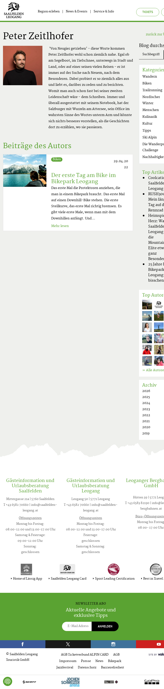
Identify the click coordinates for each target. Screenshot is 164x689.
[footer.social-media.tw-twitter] (68, 644)
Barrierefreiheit (112, 667)
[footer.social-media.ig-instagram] (113, 644)
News (99, 661)
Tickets (147, 12)
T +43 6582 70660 (16, 505)
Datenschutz (87, 667)
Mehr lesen (60, 226)
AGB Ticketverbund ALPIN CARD (85, 654)
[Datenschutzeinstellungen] (7, 681)
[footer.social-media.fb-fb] (22, 644)
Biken (57, 159)
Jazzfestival (64, 667)
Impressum (67, 661)
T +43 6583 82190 (137, 503)
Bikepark (114, 661)
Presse (86, 661)
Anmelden (105, 626)
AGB (116, 654)
